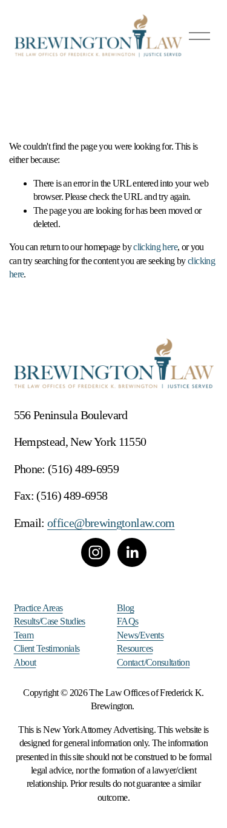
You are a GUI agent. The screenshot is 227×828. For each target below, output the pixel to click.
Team (23, 635)
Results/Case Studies (49, 621)
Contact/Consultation (153, 662)
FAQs (127, 621)
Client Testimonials (47, 648)
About (25, 662)
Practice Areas (38, 608)
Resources (135, 648)
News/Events (140, 635)
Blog (125, 608)
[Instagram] (95, 552)
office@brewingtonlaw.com (111, 522)
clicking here (155, 247)
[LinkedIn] (131, 552)
